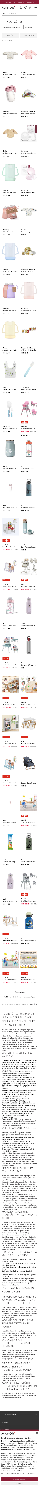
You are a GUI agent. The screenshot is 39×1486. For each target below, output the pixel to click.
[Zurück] (3, 21)
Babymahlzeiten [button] (21, 1004)
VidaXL (11, 1226)
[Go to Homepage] (9, 7)
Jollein (27, 1224)
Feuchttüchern (10, 1205)
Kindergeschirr (12, 1151)
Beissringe (28, 27)
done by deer (19, 1224)
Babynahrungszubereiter (11, 27)
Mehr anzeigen (19, 992)
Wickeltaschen (29, 1203)
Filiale (3, 1269)
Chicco (12, 1224)
